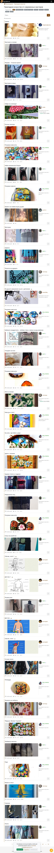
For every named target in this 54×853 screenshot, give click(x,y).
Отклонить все (34, 849)
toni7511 (44, 210)
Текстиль (36, 9)
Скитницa (44, 66)
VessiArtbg (44, 292)
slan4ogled (45, 559)
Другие (11, 11)
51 (48, 844)
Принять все (19, 849)
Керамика (41, 9)
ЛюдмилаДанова (46, 25)
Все (14, 9)
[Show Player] (51, 850)
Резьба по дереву (19, 9)
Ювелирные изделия (29, 9)
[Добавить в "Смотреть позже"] (48, 38)
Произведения (9, 4)
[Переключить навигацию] (51, 1)
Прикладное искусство (19, 4)
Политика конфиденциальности (29, 846)
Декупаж (46, 9)
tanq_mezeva (45, 147)
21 (43, 844)
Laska (43, 107)
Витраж (7, 11)
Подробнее (26, 849)
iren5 (43, 45)
